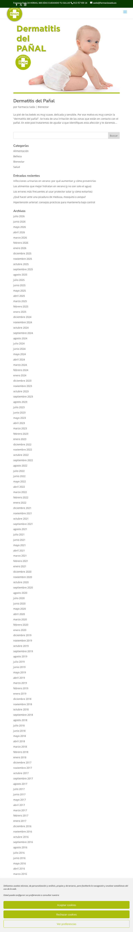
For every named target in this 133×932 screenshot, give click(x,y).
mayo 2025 (19, 290)
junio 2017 (19, 794)
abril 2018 (19, 741)
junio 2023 (19, 412)
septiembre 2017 (23, 778)
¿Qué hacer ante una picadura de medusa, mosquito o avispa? (49, 197)
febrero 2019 (20, 688)
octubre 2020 (21, 582)
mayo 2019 (19, 672)
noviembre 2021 (22, 513)
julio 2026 (19, 216)
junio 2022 (19, 476)
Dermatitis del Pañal (34, 101)
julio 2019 (19, 661)
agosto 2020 (20, 592)
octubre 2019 (21, 646)
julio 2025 (19, 280)
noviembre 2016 (22, 831)
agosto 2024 (20, 338)
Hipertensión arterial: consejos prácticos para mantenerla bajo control (54, 202)
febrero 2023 (20, 433)
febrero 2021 (20, 561)
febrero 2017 (20, 815)
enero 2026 (19, 248)
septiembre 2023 (23, 396)
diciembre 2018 (22, 699)
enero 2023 (19, 439)
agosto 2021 (20, 529)
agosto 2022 (20, 465)
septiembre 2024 (23, 333)
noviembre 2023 (22, 386)
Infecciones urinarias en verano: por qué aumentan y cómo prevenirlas (54, 181)
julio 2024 (19, 343)
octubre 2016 (21, 836)
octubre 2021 (21, 518)
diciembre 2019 (22, 635)
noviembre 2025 (22, 258)
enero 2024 (19, 375)
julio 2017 (19, 789)
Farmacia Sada (26, 106)
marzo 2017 (20, 810)
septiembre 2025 (23, 269)
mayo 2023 (19, 418)
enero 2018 (19, 757)
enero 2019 (19, 693)
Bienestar (43, 106)
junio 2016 (19, 858)
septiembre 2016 (23, 842)
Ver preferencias (66, 924)
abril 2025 (19, 295)
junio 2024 (19, 348)
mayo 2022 (19, 481)
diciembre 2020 (22, 571)
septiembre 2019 (23, 651)
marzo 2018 (20, 746)
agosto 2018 (20, 720)
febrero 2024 (20, 370)
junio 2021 (19, 539)
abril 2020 (19, 614)
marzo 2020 (20, 619)
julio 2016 (19, 852)
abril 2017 (19, 805)
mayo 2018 (19, 736)
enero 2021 (19, 566)
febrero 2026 (20, 242)
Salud (16, 167)
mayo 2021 (19, 545)
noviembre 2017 (22, 767)
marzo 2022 (20, 492)
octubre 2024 (21, 327)
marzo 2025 (20, 301)
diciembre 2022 (22, 444)
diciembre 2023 (22, 380)
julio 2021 (19, 534)
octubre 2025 (21, 264)
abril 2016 (19, 868)
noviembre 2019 (22, 640)
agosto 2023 (20, 401)
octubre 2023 (21, 391)
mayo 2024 (19, 354)
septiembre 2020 (23, 587)
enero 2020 (19, 630)
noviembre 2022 (22, 449)
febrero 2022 (20, 497)
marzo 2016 (20, 874)
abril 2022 (19, 486)
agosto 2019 (20, 656)
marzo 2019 (20, 683)
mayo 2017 (19, 799)
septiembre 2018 (23, 714)
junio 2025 (19, 285)
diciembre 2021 (22, 508)
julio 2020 (19, 598)
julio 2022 (19, 471)
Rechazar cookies (66, 914)
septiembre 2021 (23, 524)
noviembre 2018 (22, 704)
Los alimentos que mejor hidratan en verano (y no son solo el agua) (52, 186)
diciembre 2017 (22, 762)
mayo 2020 (19, 608)
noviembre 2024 (22, 322)
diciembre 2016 (22, 826)
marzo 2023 (20, 428)
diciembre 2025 (22, 253)
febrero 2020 (20, 624)
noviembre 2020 (22, 577)
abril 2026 (19, 232)
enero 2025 (19, 311)
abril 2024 (19, 359)
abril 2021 (19, 550)
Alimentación (21, 151)
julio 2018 (19, 725)
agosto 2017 (20, 783)
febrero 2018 (20, 752)
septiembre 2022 (23, 460)
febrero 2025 (20, 306)
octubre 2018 (21, 709)
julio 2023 (19, 407)
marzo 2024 (20, 364)
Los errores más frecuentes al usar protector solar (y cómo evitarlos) (52, 191)
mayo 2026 (19, 227)
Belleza (17, 156)
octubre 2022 (21, 455)
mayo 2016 (19, 863)
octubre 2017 (21, 773)
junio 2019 (19, 667)
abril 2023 (19, 423)
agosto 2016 (20, 847)
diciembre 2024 (22, 317)
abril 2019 (19, 677)
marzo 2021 (20, 555)
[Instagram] (25, 5)
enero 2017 (19, 820)
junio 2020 (19, 603)
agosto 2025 (20, 274)
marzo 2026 (20, 237)
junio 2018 (19, 730)
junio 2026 (19, 221)
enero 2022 (19, 502)
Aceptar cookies (66, 905)
